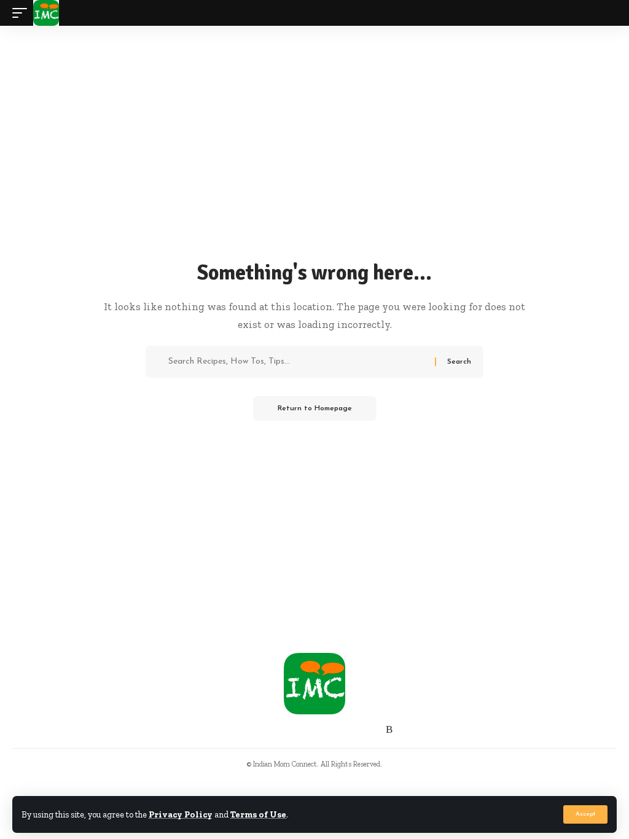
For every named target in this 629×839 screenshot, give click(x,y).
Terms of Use (258, 814)
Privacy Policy (181, 814)
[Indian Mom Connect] (46, 13)
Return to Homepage (315, 408)
